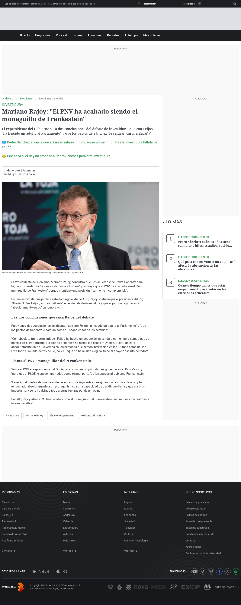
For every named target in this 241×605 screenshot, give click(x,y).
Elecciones (26, 98)
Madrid (67, 502)
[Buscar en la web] (234, 3)
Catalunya (69, 508)
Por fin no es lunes (12, 540)
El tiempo (131, 35)
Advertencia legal (195, 508)
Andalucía (69, 514)
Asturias (68, 534)
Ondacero (7, 98)
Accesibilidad (193, 546)
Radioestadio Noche (13, 527)
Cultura (128, 534)
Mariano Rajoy (34, 415)
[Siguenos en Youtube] (194, 571)
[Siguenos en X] (227, 571)
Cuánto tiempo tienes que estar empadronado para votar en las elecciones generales (202, 289)
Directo (25, 35)
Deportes (113, 35)
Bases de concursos (197, 527)
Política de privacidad (197, 502)
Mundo (128, 508)
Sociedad (129, 521)
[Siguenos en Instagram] (211, 571)
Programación (149, 4)
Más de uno (8, 502)
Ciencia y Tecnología (136, 540)
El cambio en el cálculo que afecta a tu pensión (72, 4)
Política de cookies (196, 514)
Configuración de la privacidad (203, 553)
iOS (64, 571)
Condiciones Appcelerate (199, 534)
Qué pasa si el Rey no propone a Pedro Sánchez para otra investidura (58, 156)
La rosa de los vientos (14, 534)
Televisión (130, 527)
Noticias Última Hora (92, 415)
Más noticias (151, 35)
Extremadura (70, 527)
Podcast (61, 35)
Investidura (12, 415)
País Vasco (69, 540)
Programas (42, 35)
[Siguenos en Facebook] (219, 571)
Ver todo (7, 551)
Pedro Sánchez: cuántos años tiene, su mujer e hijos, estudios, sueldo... (205, 244)
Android (43, 571)
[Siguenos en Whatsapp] (236, 571)
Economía (94, 35)
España (77, 35)
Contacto (190, 540)
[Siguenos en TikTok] (203, 571)
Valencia (68, 521)
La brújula (8, 514)
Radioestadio (9, 521)
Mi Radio (190, 4)
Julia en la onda (11, 508)
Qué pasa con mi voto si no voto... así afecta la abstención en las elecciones (206, 265)
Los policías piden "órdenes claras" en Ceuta (26, 4)
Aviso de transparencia (198, 521)
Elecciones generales (51, 98)
